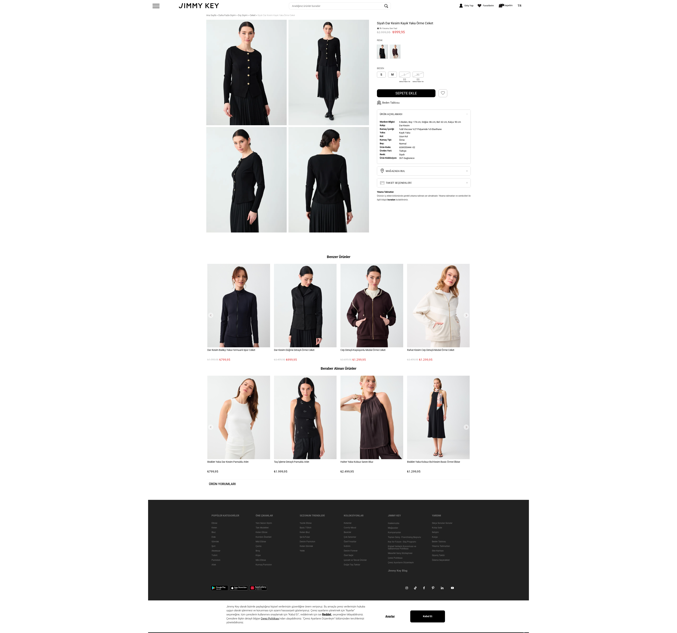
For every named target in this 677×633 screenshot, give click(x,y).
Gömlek (215, 541)
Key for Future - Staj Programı (402, 542)
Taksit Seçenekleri (398, 182)
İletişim (435, 532)
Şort (213, 546)
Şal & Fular (305, 537)
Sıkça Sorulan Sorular (442, 523)
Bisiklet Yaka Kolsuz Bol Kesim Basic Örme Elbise (433, 461)
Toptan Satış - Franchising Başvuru (404, 537)
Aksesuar (216, 551)
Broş (258, 551)
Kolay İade (437, 527)
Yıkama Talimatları (441, 546)
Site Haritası (438, 551)
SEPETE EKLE (406, 93)
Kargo (435, 537)
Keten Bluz (305, 532)
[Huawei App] (258, 588)
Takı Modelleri (262, 527)
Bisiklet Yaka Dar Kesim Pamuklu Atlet (228, 461)
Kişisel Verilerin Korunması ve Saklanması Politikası (402, 547)
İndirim (347, 546)
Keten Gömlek (306, 546)
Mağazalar (393, 528)
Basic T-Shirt (305, 527)
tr (520, 6)
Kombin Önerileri (264, 537)
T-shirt (214, 555)
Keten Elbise (261, 532)
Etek (214, 537)
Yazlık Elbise (306, 523)
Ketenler (348, 523)
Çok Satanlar (350, 537)
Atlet (214, 564)
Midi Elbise (261, 541)
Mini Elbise (261, 560)
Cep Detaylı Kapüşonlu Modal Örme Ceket (363, 350)
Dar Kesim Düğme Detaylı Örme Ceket (294, 350)
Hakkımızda (393, 523)
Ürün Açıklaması (391, 114)
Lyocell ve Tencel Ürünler (355, 560)
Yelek (302, 551)
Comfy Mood (350, 527)
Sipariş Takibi (438, 555)
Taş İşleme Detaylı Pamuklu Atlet (291, 461)
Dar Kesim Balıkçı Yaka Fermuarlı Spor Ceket (231, 350)
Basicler (347, 532)
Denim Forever (351, 551)
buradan (391, 199)
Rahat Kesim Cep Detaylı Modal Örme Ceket (430, 350)
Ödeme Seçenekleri (441, 560)
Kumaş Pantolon (264, 564)
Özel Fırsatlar (350, 541)
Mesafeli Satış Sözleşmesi (400, 553)
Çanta (258, 546)
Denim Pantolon (307, 541)
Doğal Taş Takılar (352, 564)
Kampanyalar (394, 532)
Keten (214, 527)
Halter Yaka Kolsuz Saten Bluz (356, 461)
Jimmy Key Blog (397, 570)
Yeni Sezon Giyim (264, 523)
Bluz (214, 532)
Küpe (258, 555)
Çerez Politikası (395, 558)
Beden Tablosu (439, 541)
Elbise (214, 523)
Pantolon (216, 560)
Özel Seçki (348, 555)
